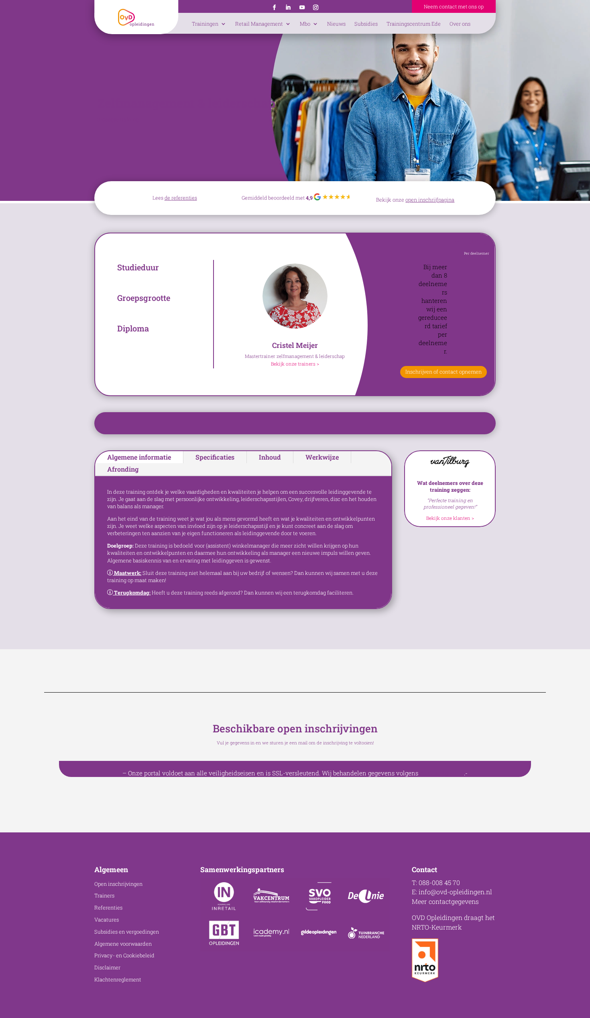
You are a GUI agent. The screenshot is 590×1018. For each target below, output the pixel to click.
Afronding (122, 469)
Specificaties (214, 457)
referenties (184, 197)
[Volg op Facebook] (274, 7)
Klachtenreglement (117, 979)
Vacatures (106, 919)
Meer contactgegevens (445, 901)
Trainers (104, 895)
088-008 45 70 (439, 882)
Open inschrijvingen (118, 883)
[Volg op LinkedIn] (288, 7)
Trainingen (205, 23)
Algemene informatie (139, 457)
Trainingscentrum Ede (414, 23)
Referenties (108, 907)
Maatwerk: (127, 572)
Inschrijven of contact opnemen (443, 371)
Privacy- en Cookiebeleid (124, 955)
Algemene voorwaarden (123, 943)
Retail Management (259, 23)
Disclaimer (107, 967)
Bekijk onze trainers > (295, 364)
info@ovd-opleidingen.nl (455, 891)
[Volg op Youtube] (302, 7)
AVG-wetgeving (442, 773)
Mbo (305, 23)
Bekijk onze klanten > (450, 518)
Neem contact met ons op (454, 6)
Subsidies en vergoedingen (126, 931)
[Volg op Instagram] (315, 7)
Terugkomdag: (132, 592)
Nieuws (336, 23)
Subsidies (366, 23)
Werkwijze (322, 457)
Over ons (460, 23)
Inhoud (270, 457)
